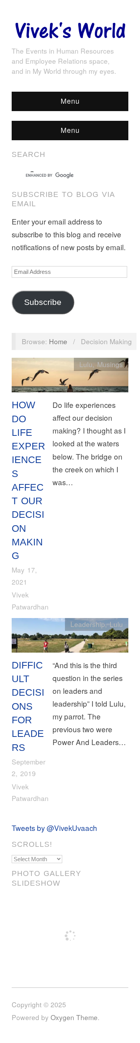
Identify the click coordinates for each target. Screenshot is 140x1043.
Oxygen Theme (74, 1017)
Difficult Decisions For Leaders (28, 706)
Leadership (87, 624)
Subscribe (42, 302)
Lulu (86, 364)
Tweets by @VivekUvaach (54, 827)
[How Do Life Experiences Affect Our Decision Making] (70, 376)
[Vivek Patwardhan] (70, 28)
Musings (110, 364)
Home (58, 341)
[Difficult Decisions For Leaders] (70, 637)
